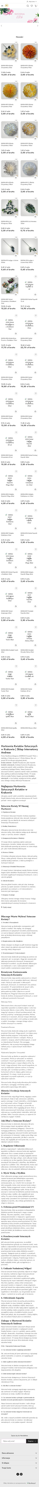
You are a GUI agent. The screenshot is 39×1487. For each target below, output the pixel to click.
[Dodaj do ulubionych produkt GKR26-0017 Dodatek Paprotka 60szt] (35, 588)
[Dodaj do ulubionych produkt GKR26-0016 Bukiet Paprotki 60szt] (35, 510)
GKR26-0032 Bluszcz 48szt (28, 728)
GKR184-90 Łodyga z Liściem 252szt (9, 261)
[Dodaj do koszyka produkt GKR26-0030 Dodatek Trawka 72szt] (16, 684)
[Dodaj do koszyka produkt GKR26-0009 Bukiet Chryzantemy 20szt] (16, 411)
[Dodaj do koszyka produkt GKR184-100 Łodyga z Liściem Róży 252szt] (35, 255)
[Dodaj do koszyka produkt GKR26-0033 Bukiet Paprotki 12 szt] (35, 294)
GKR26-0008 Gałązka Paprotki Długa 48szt (27, 573)
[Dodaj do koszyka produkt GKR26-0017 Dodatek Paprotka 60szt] (35, 606)
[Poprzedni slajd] (1, 25)
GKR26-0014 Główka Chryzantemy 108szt (7, 183)
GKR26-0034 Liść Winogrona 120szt (6, 222)
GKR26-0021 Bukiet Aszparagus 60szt (6, 612)
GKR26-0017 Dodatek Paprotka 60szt (27, 612)
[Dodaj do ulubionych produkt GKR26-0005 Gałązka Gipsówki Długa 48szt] (16, 471)
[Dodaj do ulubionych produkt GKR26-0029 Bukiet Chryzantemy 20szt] (35, 315)
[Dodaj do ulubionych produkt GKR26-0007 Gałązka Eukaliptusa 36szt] (16, 510)
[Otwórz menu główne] (2, 6)
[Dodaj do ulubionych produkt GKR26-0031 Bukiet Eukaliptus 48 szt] (35, 666)
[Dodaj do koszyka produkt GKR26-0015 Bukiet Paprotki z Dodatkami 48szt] (16, 567)
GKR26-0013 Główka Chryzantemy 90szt (27, 66)
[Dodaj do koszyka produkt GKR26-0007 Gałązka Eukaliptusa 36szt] (16, 528)
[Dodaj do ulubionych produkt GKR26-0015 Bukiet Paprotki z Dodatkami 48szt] (16, 549)
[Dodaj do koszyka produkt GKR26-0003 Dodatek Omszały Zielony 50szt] (35, 645)
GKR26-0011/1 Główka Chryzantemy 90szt (27, 183)
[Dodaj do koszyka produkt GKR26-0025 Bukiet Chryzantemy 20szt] (35, 411)
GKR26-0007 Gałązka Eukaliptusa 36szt (7, 534)
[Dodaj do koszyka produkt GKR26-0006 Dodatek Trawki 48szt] (16, 645)
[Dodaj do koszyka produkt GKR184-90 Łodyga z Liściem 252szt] (16, 255)
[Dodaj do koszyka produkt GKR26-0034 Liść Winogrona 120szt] (16, 216)
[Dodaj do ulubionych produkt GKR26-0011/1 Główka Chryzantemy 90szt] (35, 159)
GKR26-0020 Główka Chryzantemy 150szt (27, 105)
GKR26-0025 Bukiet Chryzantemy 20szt (26, 417)
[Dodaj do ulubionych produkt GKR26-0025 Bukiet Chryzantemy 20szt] (35, 393)
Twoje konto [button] (6, 1468)
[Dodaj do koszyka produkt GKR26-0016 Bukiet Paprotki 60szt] (35, 528)
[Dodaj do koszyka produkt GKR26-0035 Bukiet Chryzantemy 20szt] (16, 372)
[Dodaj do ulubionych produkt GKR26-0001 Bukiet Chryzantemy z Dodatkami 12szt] (16, 276)
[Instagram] (21, 1474)
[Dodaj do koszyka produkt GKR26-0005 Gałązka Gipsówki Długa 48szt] (16, 489)
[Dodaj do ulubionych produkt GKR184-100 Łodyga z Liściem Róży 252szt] (35, 237)
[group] (19, 15)
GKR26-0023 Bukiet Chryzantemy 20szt (26, 378)
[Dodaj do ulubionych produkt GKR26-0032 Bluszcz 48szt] (35, 705)
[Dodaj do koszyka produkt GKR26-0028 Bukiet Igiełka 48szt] (16, 723)
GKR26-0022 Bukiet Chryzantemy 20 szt (7, 456)
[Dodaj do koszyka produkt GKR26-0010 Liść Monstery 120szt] (35, 216)
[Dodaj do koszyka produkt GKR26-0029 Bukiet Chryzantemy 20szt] (35, 333)
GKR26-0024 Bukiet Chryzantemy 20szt (7, 66)
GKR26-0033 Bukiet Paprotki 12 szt (29, 300)
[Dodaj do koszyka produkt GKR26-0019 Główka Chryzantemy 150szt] (35, 138)
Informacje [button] (6, 1458)
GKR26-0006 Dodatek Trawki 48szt (9, 651)
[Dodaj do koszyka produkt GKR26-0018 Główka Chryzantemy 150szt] (16, 138)
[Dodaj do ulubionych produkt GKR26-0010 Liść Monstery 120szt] (35, 198)
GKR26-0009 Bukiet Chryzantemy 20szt (7, 417)
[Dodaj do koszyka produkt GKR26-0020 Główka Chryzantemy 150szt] (35, 99)
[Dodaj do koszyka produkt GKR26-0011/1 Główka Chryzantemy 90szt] (35, 177)
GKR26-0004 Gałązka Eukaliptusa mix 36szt (27, 495)
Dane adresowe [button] (8, 1453)
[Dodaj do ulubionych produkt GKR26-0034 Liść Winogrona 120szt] (16, 198)
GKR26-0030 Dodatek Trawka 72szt (7, 690)
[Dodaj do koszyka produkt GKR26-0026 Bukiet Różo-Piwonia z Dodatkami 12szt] (16, 333)
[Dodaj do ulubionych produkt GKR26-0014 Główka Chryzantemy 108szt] (16, 159)
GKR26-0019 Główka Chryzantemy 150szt (27, 144)
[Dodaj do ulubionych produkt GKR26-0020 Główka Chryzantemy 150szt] (35, 81)
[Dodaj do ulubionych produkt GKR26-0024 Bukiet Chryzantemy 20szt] (16, 42)
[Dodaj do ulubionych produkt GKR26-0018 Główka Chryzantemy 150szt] (16, 120)
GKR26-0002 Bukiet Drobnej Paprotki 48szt (29, 456)
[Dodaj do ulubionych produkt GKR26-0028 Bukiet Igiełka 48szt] (16, 705)
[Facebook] (17, 1474)
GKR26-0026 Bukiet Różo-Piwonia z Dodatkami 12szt (9, 339)
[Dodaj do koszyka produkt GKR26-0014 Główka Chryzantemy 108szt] (16, 177)
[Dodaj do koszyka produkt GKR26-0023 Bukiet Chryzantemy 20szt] (35, 372)
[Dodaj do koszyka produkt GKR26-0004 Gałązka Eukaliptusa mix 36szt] (35, 489)
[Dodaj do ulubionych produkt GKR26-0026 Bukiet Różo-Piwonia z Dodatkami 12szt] (16, 315)
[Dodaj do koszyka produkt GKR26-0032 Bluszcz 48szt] (35, 723)
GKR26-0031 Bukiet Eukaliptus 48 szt (26, 690)
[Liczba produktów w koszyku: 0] (36, 6)
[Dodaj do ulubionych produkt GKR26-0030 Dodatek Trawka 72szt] (16, 666)
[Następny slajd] (38, 25)
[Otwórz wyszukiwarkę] (28, 6)
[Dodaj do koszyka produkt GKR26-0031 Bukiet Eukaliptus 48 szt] (35, 684)
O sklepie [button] (5, 1463)
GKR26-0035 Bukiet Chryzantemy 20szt (7, 378)
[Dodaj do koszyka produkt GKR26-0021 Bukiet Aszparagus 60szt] (16, 606)
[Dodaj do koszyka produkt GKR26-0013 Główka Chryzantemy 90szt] (35, 60)
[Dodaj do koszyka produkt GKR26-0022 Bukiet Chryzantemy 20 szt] (16, 450)
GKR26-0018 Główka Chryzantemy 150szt (7, 144)
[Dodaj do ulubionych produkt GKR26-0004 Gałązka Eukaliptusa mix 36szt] (35, 471)
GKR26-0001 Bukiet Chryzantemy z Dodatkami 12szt (8, 301)
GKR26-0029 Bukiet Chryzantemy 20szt (26, 339)
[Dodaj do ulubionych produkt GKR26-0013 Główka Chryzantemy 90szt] (35, 42)
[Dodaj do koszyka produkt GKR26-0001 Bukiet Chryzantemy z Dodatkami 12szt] (16, 294)
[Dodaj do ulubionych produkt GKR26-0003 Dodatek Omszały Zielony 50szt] (35, 627)
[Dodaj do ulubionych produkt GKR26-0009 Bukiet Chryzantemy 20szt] (16, 393)
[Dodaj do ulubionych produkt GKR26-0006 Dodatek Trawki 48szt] (16, 627)
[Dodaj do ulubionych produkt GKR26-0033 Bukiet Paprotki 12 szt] (35, 276)
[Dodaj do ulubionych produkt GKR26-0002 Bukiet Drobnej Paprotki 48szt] (35, 432)
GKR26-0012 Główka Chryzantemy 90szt (7, 105)
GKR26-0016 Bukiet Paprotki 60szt (29, 534)
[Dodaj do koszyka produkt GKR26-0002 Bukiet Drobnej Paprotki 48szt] (35, 450)
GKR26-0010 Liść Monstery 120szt (28, 222)
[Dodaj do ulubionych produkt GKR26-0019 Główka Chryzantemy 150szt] (35, 120)
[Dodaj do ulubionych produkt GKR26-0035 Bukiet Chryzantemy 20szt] (16, 354)
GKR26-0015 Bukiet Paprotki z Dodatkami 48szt (9, 573)
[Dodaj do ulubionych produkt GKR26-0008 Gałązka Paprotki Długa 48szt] (35, 549)
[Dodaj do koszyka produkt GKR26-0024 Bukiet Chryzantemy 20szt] (16, 60)
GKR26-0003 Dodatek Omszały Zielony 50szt (27, 651)
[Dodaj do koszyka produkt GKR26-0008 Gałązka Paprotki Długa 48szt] (35, 567)
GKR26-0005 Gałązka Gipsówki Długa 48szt (7, 495)
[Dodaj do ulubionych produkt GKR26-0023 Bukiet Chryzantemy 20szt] (35, 354)
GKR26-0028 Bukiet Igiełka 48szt (9, 729)
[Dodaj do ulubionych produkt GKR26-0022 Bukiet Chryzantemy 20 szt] (16, 432)
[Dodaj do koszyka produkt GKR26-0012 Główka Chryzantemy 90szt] (16, 99)
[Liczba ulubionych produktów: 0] (32, 6)
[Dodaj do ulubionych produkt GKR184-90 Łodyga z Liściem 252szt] (16, 237)
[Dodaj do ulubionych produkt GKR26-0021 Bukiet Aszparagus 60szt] (16, 588)
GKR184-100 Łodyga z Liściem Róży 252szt (27, 261)
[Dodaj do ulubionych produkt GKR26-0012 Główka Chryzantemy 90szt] (16, 81)
